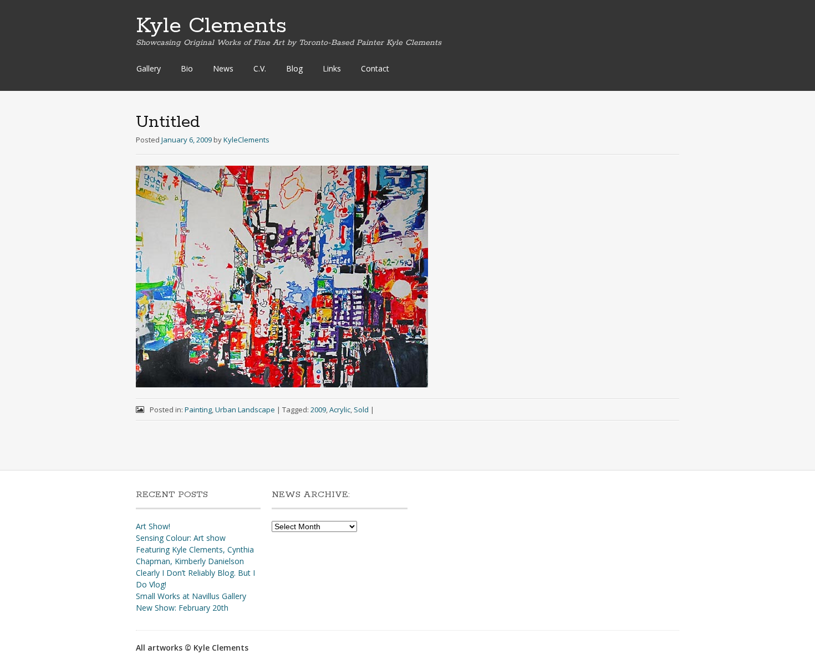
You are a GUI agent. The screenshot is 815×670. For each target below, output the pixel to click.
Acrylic (339, 410)
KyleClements (246, 140)
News (223, 68)
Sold (361, 410)
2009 (318, 410)
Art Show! (153, 526)
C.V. (259, 68)
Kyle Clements (211, 26)
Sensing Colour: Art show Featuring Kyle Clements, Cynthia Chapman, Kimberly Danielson (195, 549)
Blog (294, 68)
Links (332, 68)
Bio (187, 68)
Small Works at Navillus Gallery (191, 596)
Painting (198, 410)
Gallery (148, 68)
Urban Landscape (245, 410)
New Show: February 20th (182, 607)
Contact (375, 68)
